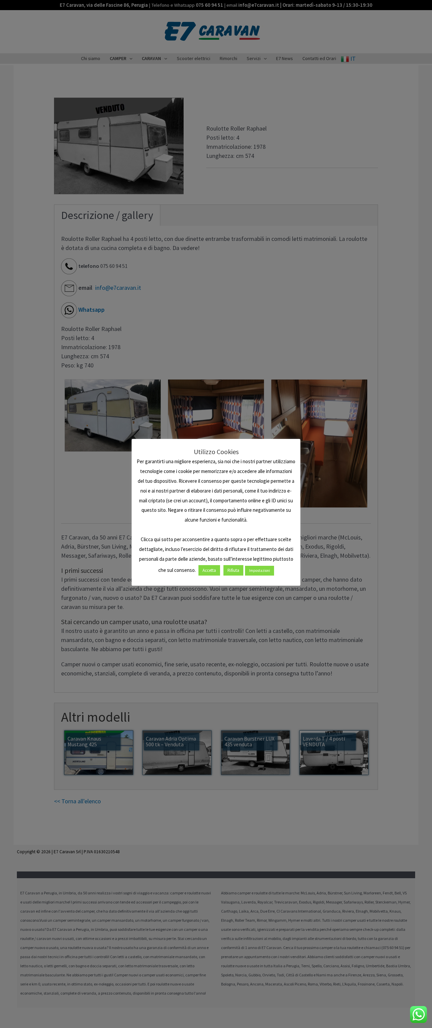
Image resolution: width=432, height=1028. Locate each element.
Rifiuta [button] (233, 570)
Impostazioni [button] (259, 570)
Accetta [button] (209, 570)
